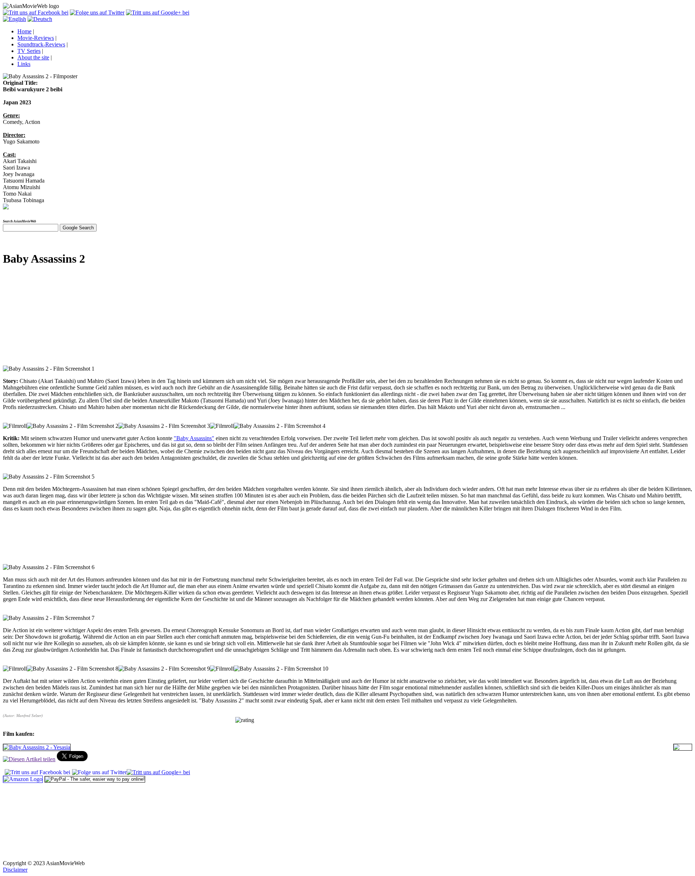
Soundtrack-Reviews (41, 44)
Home (24, 31)
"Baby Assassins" (194, 438)
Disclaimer (15, 870)
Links (23, 64)
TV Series (29, 51)
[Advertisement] (57, 319)
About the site (33, 57)
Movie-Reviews (35, 38)
